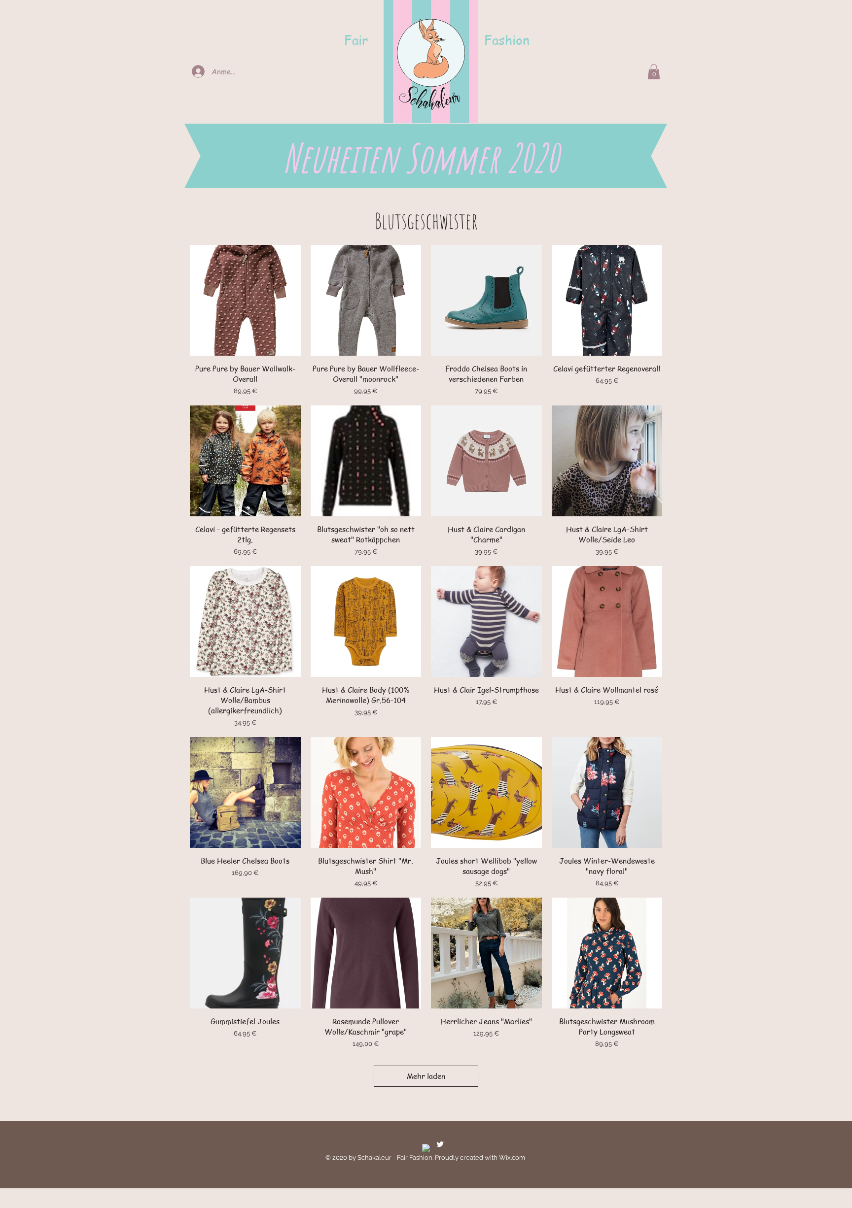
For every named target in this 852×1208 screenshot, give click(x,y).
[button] (653, 71)
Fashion (507, 40)
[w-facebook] (426, 1148)
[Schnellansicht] (245, 300)
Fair (356, 40)
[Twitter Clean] (440, 1144)
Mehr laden (426, 1076)
